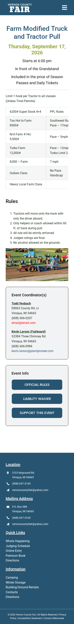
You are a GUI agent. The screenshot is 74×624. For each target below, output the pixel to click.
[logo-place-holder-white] (20, 4)
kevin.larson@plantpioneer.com (33, 351)
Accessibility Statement (30, 618)
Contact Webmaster (54, 618)
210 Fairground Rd (23, 472)
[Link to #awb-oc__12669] (64, 7)
